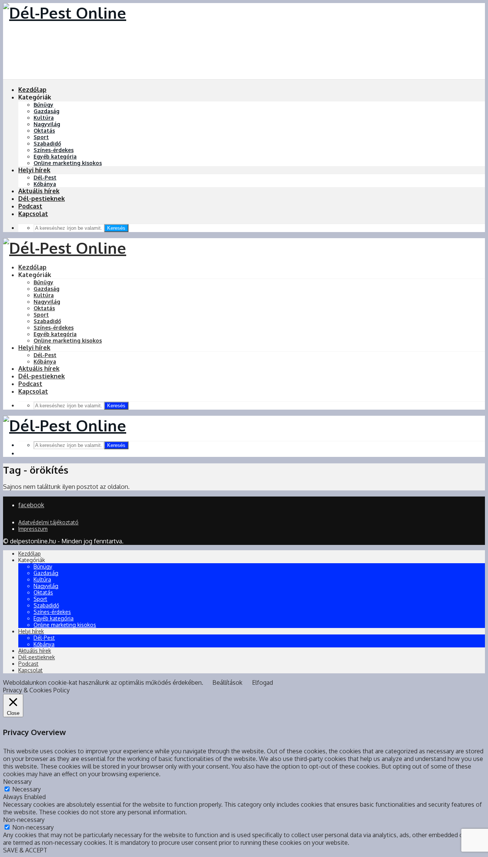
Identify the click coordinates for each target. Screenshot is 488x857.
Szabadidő (47, 143)
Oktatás (44, 130)
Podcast (30, 206)
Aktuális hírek (38, 191)
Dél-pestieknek (41, 198)
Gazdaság (46, 111)
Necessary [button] (17, 781)
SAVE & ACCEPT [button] (25, 850)
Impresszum (33, 528)
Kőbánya (45, 184)
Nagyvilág (47, 124)
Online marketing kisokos (68, 163)
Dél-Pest (45, 177)
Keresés (116, 228)
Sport (41, 137)
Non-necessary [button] (24, 819)
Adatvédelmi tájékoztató (48, 522)
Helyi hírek (34, 170)
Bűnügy (43, 104)
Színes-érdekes (54, 150)
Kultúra (44, 117)
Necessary (26, 789)
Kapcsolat (33, 214)
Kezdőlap (32, 89)
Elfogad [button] (262, 682)
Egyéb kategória (55, 156)
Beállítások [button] (227, 682)
